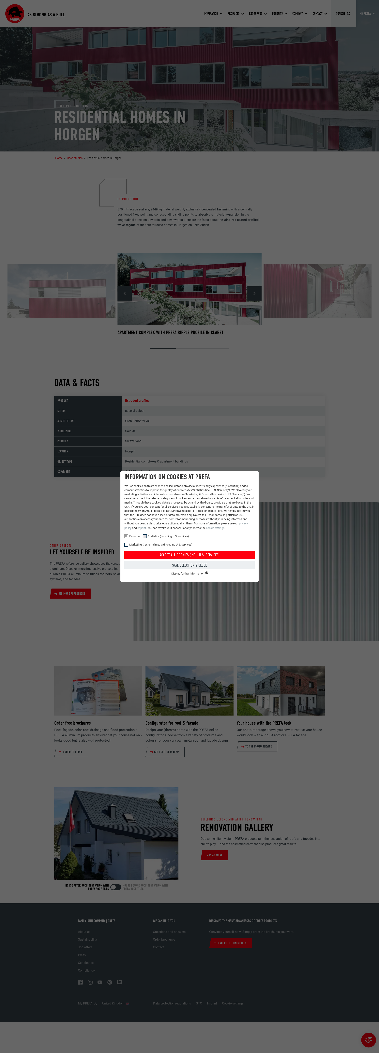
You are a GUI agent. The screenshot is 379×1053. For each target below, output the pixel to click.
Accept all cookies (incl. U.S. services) (190, 555)
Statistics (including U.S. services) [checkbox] (168, 536)
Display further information (188, 573)
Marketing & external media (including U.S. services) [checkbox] (160, 544)
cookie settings (215, 528)
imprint (141, 528)
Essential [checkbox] (134, 536)
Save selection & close (189, 565)
